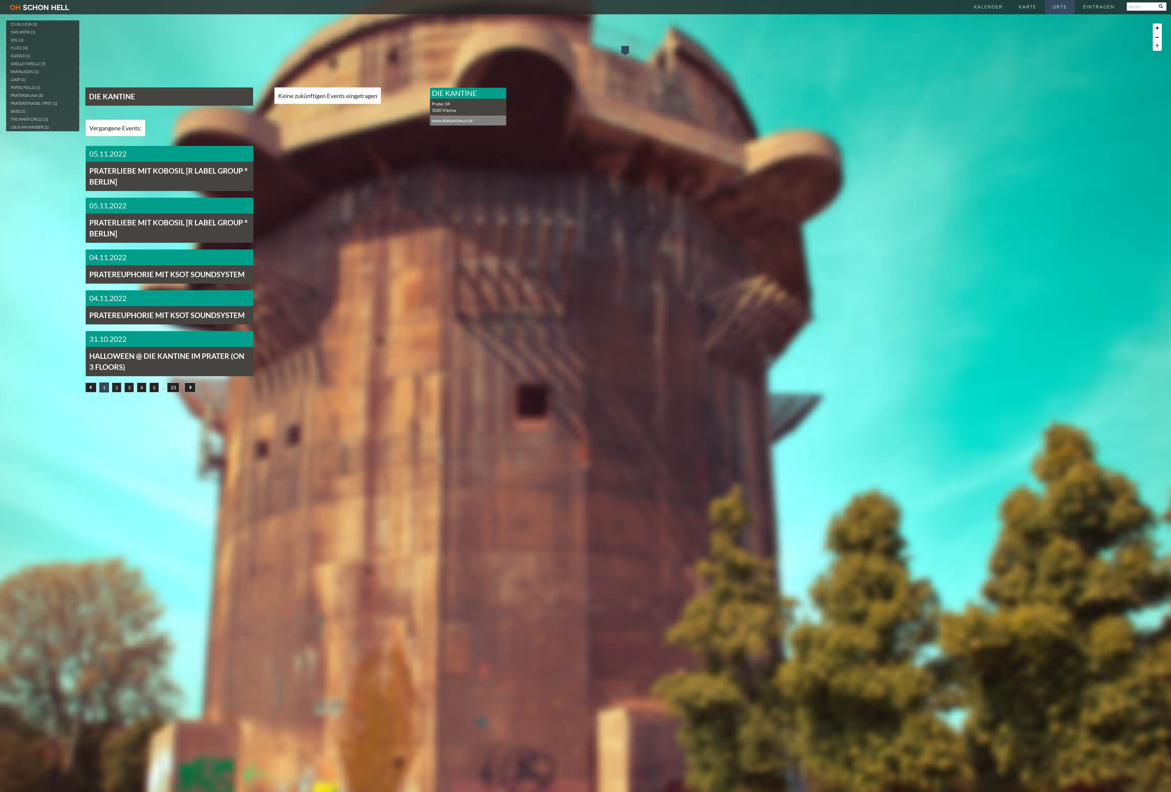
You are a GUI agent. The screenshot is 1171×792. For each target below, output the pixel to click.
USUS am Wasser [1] (30, 127)
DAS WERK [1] (23, 32)
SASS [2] (18, 111)
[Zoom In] (1157, 28)
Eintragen (1099, 7)
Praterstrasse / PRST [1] (34, 103)
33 (173, 387)
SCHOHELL (39, 7)
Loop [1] (18, 79)
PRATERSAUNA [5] (27, 95)
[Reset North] (1157, 46)
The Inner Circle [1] (29, 119)
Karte (1028, 7)
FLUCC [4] (19, 48)
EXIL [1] (17, 40)
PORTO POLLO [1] (25, 87)
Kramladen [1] (25, 71)
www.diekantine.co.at (452, 120)
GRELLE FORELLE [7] (28, 64)
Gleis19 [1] (20, 56)
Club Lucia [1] (24, 24)
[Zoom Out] (1157, 37)
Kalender (988, 7)
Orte (1060, 7)
